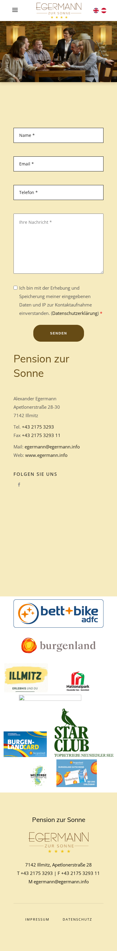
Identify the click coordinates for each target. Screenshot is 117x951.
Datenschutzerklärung (75, 313)
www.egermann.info (46, 455)
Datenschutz (77, 919)
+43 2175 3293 (38, 427)
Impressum (37, 919)
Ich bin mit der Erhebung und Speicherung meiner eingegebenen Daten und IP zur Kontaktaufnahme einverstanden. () (60, 300)
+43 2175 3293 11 (41, 435)
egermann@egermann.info (52, 447)
